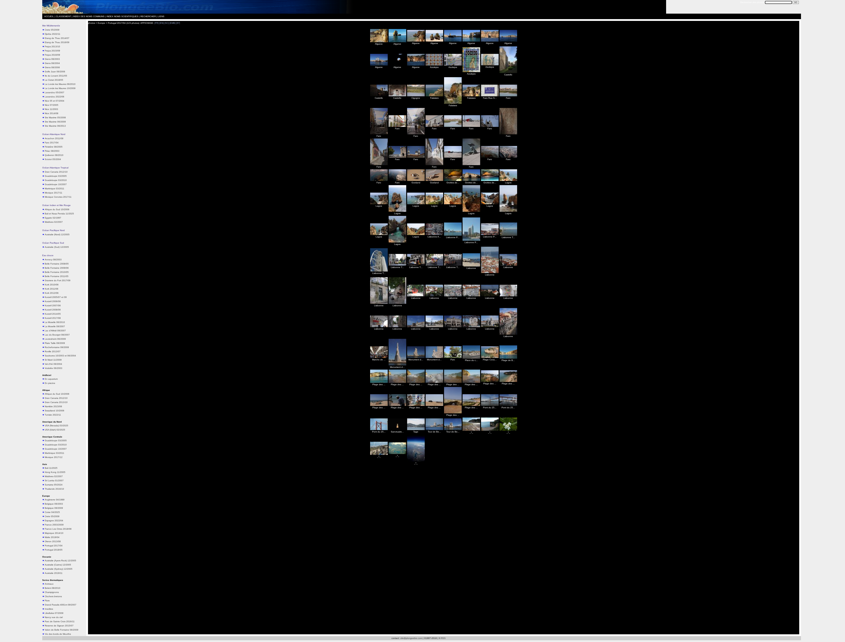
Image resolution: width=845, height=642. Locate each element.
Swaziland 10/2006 (54, 410)
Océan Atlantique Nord (53, 134)
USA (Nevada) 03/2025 (56, 425)
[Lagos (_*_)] (508, 180)
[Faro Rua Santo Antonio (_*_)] (490, 95)
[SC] (166, 23)
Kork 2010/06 (52, 284)
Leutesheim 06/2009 (55, 339)
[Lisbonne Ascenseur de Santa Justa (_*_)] (434, 234)
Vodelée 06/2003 (53, 368)
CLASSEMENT (63, 16)
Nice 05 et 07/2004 (54, 101)
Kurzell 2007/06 (53, 305)
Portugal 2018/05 (53, 550)
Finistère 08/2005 (53, 147)
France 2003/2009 (54, 524)
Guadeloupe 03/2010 (56, 180)
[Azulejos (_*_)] (434, 65)
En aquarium (51, 379)
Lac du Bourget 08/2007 (57, 335)
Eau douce (47, 255)
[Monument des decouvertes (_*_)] (397, 364)
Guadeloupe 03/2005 (56, 176)
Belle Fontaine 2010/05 (57, 272)
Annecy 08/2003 (53, 259)
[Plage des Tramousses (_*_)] (379, 382)
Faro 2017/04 (52, 142)
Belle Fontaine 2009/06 (57, 268)
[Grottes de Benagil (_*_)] (453, 180)
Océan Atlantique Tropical (55, 167)
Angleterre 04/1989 (54, 499)
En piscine (50, 383)
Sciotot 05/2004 (53, 159)
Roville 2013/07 (53, 351)
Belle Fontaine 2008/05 (57, 264)
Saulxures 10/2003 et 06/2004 (60, 355)
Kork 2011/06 (51, 289)
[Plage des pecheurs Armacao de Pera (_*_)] (379, 405)
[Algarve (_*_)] (379, 41)
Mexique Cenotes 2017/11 (58, 197)
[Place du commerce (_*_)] (471, 358)
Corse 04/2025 (52, 512)
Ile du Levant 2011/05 (56, 76)
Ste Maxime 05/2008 (55, 117)
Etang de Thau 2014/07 (57, 38)
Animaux (49, 584)
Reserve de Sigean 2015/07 (59, 625)
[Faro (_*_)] (508, 95)
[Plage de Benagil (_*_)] (508, 358)
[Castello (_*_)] (508, 72)
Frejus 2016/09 (52, 55)
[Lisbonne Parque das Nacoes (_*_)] (453, 235)
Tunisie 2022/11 (53, 415)
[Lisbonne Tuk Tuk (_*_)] (434, 265)
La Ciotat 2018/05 (54, 80)
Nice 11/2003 (51, 109)
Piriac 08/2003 (52, 151)
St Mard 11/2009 (53, 360)
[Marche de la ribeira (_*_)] (379, 357)
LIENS (161, 16)
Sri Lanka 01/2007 (54, 480)
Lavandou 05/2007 (54, 92)
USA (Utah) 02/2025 (55, 430)
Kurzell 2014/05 (53, 314)
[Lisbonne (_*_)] (471, 265)
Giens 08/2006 (52, 67)
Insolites (49, 609)
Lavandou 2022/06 (54, 96)
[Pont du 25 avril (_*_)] (490, 405)
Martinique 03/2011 (54, 188)
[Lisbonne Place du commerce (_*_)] (490, 234)
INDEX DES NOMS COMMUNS (89, 16)
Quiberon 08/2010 (54, 155)
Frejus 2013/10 (52, 46)
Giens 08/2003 (52, 59)
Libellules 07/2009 (54, 613)
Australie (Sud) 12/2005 (57, 247)
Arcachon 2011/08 (54, 138)
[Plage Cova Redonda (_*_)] (490, 357)
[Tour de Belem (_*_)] (434, 429)
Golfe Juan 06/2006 (55, 71)
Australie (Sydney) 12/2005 (58, 569)
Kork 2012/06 (52, 293)
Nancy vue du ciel (54, 617)
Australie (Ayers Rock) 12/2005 (60, 560)
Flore (47, 600)
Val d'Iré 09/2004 (53, 364)
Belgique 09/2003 (54, 504)
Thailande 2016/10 (54, 489)
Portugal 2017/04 (53, 545)
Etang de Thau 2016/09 (57, 42)
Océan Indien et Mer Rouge (56, 205)
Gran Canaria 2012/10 (56, 172)
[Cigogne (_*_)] (416, 95)
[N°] (178, 23)
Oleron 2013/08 (53, 541)
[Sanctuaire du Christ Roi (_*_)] (397, 429)
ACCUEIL (49, 16)
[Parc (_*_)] (453, 357)
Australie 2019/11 (53, 573)
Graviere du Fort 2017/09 (57, 280)
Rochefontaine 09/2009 (57, 347)
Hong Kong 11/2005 (55, 472)
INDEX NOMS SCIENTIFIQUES (122, 16)
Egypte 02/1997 (53, 218)
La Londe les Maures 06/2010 (60, 84)
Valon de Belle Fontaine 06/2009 (61, 630)
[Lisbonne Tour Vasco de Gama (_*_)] (379, 271)
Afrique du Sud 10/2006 (57, 209)
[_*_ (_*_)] (471, 430)
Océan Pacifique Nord (53, 230)
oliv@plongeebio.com (411, 638)
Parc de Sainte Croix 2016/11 (60, 621)
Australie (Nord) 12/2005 (57, 234)
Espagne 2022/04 (54, 520)
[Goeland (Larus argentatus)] (416, 180)
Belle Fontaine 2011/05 (56, 276)
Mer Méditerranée (51, 25)
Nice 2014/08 (51, 113)
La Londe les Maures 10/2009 (60, 88)
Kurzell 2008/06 (53, 309)
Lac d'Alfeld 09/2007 (55, 330)
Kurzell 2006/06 (53, 301)
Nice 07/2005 (51, 105)
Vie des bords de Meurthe (58, 634)
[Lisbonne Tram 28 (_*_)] (397, 265)
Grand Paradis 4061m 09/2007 (60, 605)
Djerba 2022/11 (52, 34)
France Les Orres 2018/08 (58, 529)
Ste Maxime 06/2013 (55, 126)
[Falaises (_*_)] (434, 95)
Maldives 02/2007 (54, 222)
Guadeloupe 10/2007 (56, 184)
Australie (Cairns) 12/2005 (58, 565)
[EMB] (172, 23)
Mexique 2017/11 (53, 193)
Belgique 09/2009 (54, 508)
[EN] (161, 23)
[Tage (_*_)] (416, 429)
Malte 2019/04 (52, 537)
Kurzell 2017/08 (53, 318)
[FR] (156, 23)
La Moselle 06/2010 (55, 322)
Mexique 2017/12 (53, 457)
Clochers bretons (53, 596)
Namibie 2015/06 (53, 406)
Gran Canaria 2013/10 (56, 402)
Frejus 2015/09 (52, 50)
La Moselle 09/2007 (55, 326)
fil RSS (442, 638)
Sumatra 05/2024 (53, 484)
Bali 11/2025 (51, 468)
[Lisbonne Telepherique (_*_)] (508, 235)
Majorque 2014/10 (54, 533)
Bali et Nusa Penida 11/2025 (59, 213)
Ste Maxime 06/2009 (55, 121)
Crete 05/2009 (52, 30)
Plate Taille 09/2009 (55, 343)
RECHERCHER (148, 16)
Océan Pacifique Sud (53, 243)
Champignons (52, 592)
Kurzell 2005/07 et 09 (56, 297)
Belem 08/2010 (52, 588)
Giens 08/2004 (52, 63)
